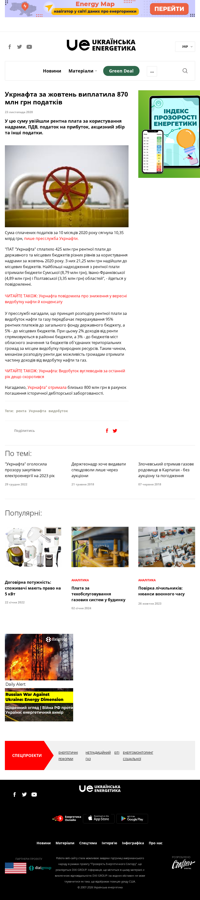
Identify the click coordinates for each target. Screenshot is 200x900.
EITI (116, 753)
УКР (185, 47)
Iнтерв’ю (109, 843)
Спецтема (88, 843)
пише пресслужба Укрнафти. (51, 238)
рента (21, 411)
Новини (52, 71)
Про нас (155, 843)
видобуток (58, 411)
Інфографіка (133, 843)
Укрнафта (37, 411)
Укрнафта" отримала (47, 387)
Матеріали (81, 71)
